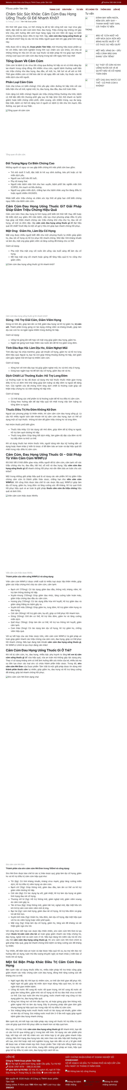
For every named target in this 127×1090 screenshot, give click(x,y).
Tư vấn (79, 9)
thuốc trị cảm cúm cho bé (24, 934)
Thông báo (105, 9)
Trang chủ (54, 9)
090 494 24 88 (115, 2)
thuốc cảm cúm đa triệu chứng (62, 488)
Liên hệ (116, 9)
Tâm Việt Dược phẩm (29, 21)
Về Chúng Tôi (91, 9)
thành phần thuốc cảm (17, 669)
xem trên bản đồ (51, 1072)
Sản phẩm (66, 9)
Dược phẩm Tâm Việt (40, 47)
